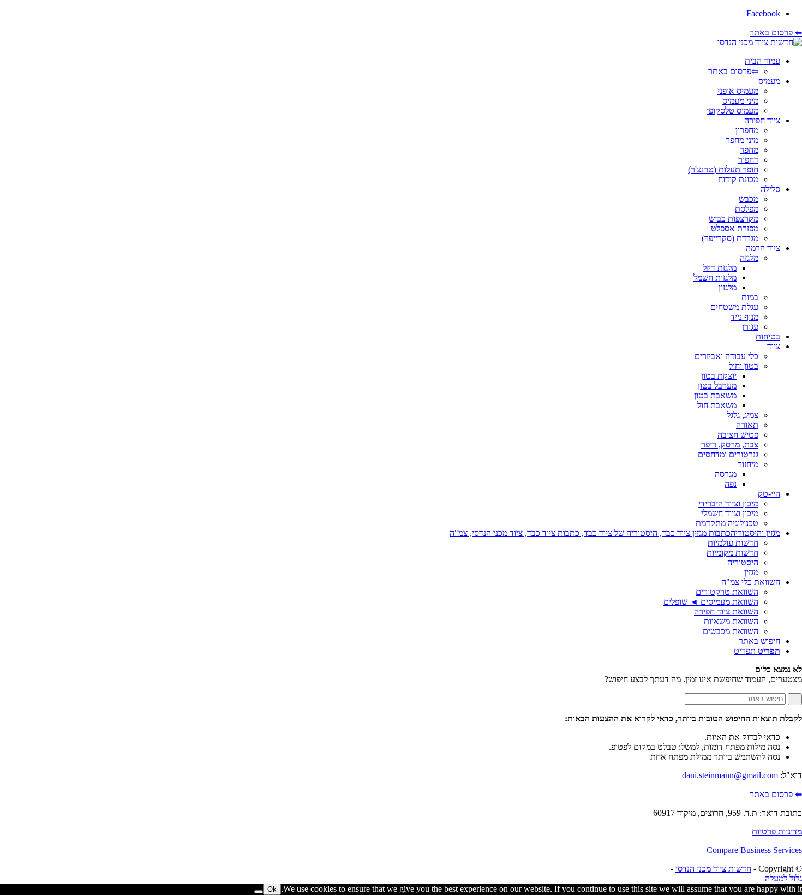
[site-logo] (759, 42)
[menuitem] (390, 66)
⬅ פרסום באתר (776, 32)
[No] (258, 891)
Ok (272, 889)
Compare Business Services (754, 850)
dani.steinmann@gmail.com (730, 775)
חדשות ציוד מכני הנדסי (713, 868)
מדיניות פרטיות (777, 831)
